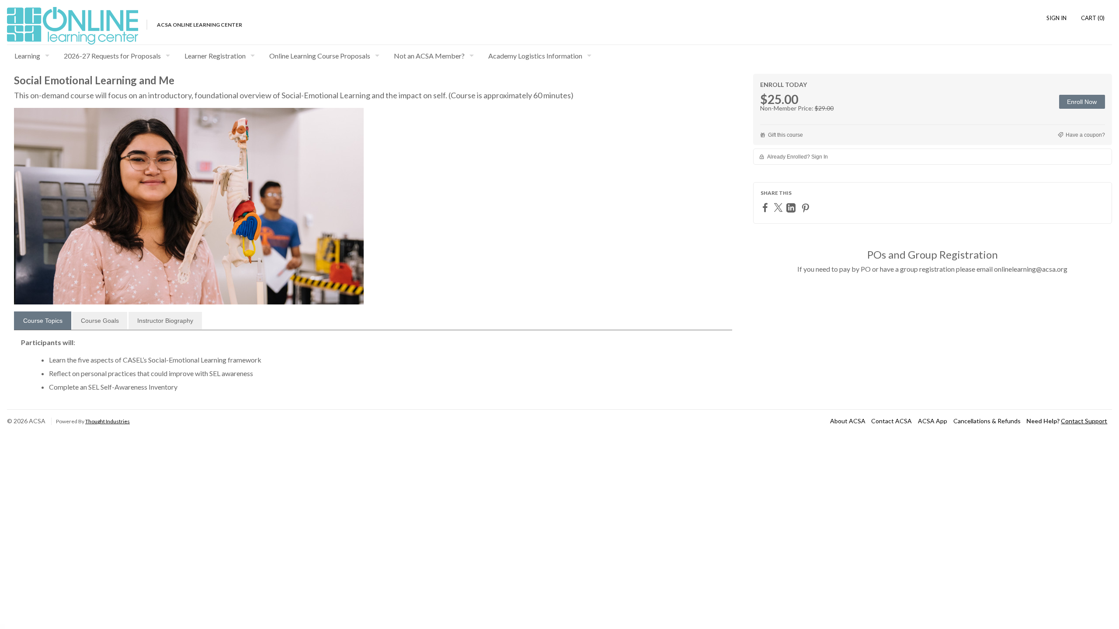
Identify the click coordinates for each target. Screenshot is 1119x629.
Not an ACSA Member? (429, 56)
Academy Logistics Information (535, 56)
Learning (27, 56)
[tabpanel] (373, 368)
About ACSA (847, 421)
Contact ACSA (891, 421)
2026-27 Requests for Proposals (112, 56)
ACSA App (932, 421)
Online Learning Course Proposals (319, 56)
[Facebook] (766, 207)
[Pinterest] (806, 207)
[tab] (42, 320)
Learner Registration (215, 56)
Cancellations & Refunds (987, 421)
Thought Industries (107, 421)
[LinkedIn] (792, 207)
